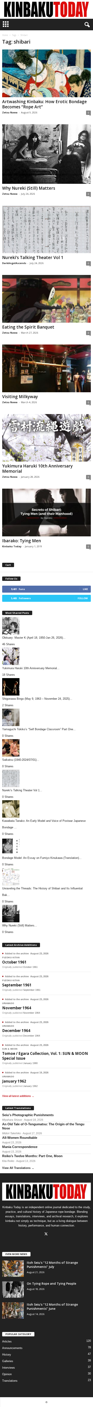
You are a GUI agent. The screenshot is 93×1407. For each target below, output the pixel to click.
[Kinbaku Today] (46, 9)
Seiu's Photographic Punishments (28, 1115)
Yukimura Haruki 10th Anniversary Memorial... (30, 668)
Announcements (12, 1348)
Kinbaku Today (11, 546)
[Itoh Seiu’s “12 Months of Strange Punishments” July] (13, 1268)
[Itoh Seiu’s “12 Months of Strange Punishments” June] (13, 1310)
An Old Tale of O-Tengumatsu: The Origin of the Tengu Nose (43, 1126)
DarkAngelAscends (14, 263)
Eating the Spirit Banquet (28, 327)
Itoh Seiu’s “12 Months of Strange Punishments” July (52, 1264)
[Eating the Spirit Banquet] (46, 299)
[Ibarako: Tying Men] (46, 512)
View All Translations (18, 1168)
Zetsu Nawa (10, 112)
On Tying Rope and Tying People (51, 1283)
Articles (7, 1341)
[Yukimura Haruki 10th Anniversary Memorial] (46, 438)
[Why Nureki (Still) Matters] (46, 154)
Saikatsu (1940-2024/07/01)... (20, 759)
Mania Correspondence (19, 1147)
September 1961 (17, 984)
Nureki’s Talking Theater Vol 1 (32, 257)
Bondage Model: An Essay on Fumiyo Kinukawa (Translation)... (42, 858)
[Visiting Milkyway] (46, 368)
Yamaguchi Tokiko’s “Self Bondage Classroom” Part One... (39, 729)
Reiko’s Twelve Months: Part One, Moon (32, 1156)
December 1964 (16, 1030)
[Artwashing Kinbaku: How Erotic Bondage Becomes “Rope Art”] (46, 73)
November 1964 (16, 1007)
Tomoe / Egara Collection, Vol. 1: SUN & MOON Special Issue (45, 1056)
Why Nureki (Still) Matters (28, 188)
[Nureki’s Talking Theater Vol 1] (46, 229)
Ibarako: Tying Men (21, 541)
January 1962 (14, 1081)
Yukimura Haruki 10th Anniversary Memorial (37, 468)
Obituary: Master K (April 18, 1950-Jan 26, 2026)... (34, 637)
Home (5, 35)
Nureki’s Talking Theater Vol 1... (22, 790)
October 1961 (14, 962)
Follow (83, 598)
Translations (10, 1380)
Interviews (8, 1367)
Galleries (7, 1361)
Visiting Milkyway (20, 396)
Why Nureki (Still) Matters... (19, 925)
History (6, 1354)
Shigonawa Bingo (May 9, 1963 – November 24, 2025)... (37, 698)
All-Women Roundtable (19, 1137)
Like (85, 589)
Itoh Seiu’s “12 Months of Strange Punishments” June (52, 1306)
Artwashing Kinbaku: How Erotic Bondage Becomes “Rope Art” (44, 104)
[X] (47, 1234)
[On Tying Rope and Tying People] (13, 1289)
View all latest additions (18, 1096)
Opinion (7, 1374)
